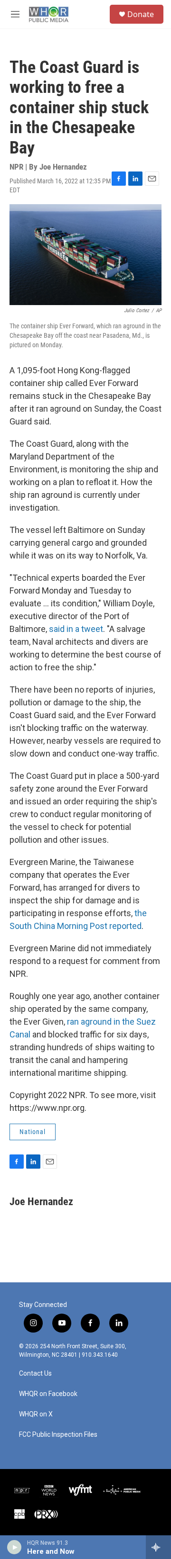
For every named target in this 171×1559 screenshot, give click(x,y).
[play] (14, 1547)
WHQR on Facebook (48, 1393)
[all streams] (158, 1547)
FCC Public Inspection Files (58, 1434)
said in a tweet (76, 629)
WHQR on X (36, 1414)
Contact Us (35, 1373)
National (32, 1131)
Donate (140, 14)
